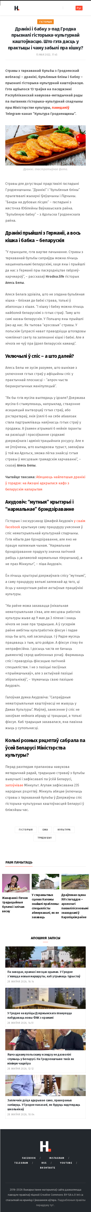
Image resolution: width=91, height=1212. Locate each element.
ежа (45, 829)
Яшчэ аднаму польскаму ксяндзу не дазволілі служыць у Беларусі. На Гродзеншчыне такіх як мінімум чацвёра (40, 1059)
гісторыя (26, 829)
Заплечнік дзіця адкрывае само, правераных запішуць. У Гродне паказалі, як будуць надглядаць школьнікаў (43, 1105)
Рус (79, 8)
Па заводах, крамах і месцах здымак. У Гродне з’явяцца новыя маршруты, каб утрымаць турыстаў (43, 974)
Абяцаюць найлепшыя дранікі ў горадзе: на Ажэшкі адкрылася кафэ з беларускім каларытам (45, 483)
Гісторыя (45, 22)
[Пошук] (66, 8)
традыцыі (44, 837)
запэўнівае (14, 785)
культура (64, 829)
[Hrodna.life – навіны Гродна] (17, 8)
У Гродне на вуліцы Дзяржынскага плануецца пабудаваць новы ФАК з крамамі (39, 1015)
